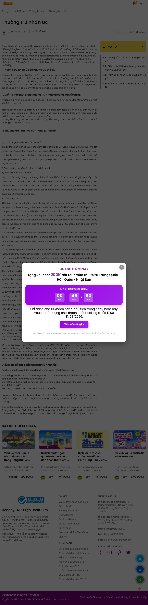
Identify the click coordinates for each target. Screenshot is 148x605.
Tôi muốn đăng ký (74, 324)
